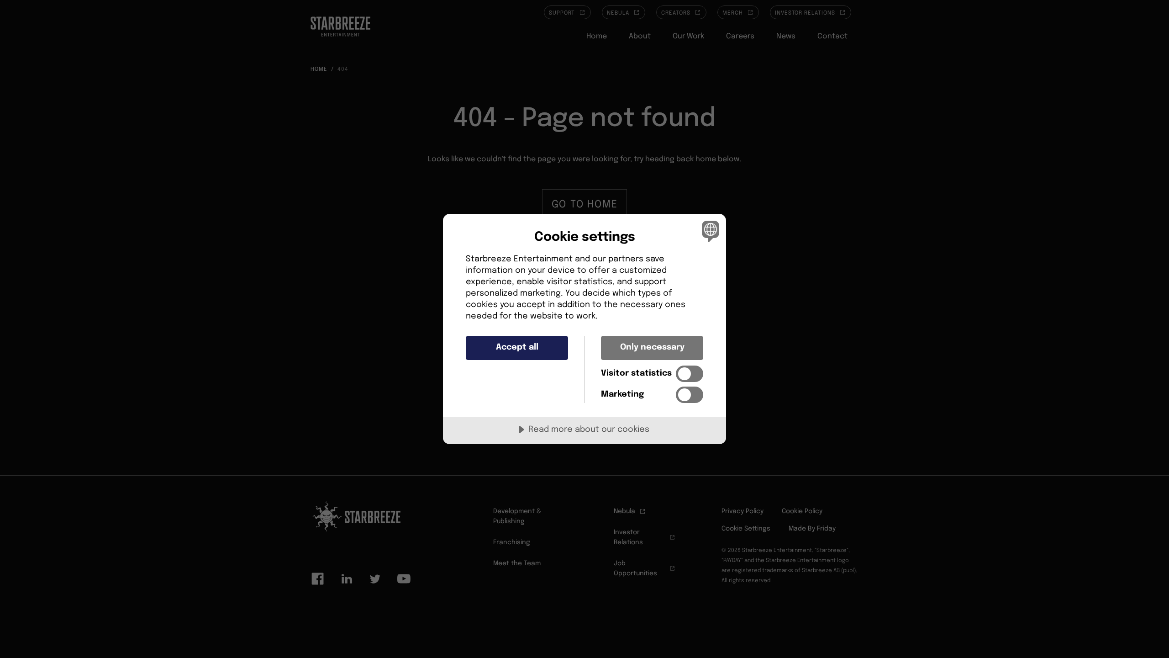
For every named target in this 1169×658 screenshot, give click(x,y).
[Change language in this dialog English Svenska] (709, 231)
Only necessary (652, 347)
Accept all (517, 347)
